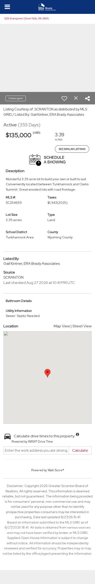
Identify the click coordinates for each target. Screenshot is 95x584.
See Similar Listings (72, 149)
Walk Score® (56, 470)
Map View (62, 326)
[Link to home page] (47, 7)
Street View (82, 326)
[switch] (64, 98)
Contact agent (16, 98)
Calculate (80, 450)
